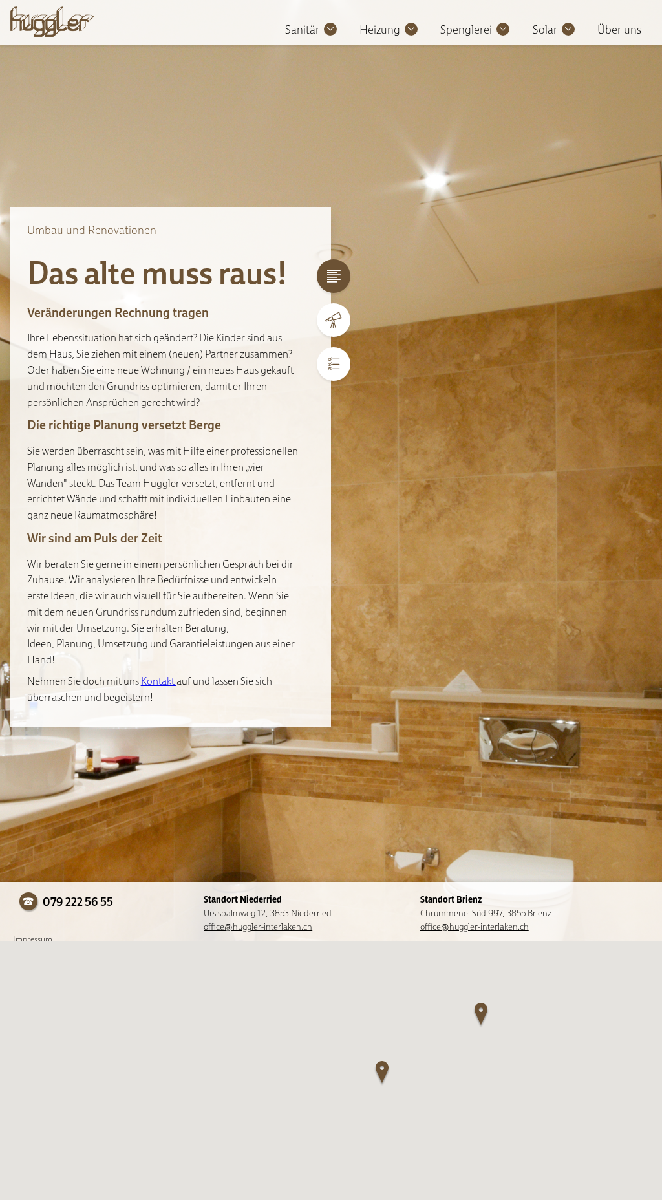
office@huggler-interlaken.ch (258, 926)
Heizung (379, 29)
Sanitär (302, 29)
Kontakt (158, 681)
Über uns (619, 29)
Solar (545, 29)
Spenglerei (466, 29)
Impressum (32, 939)
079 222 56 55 (77, 902)
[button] (382, 1074)
